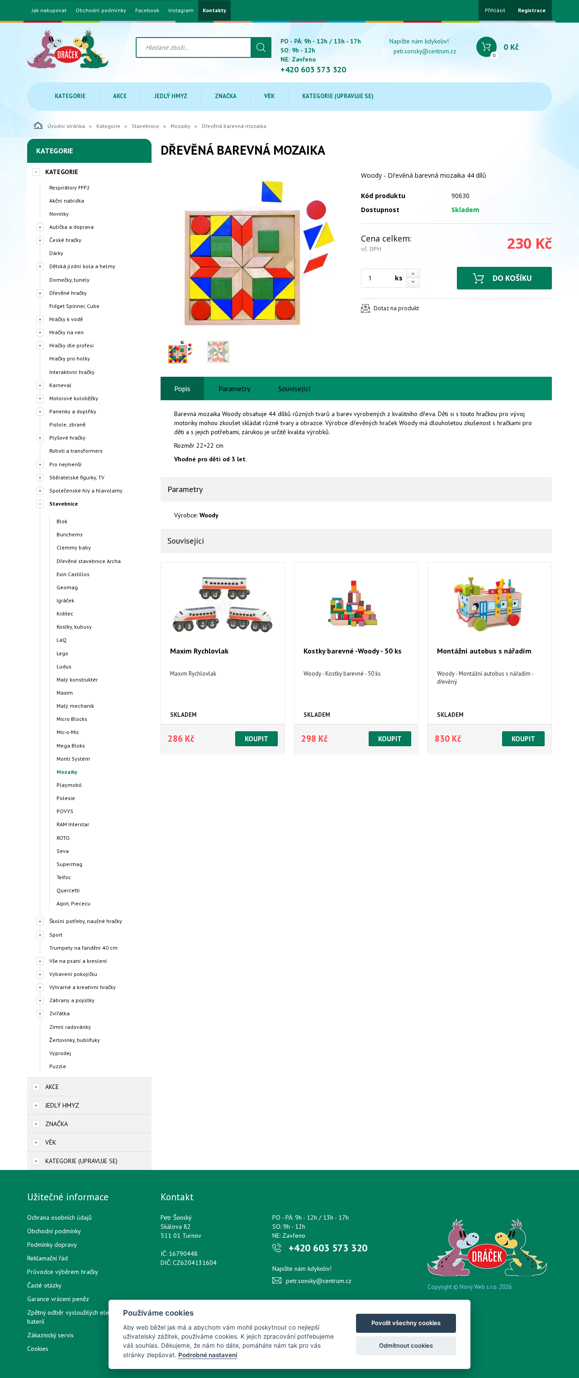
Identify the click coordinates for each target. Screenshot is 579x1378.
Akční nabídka (66, 200)
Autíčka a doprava (71, 226)
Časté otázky (44, 1285)
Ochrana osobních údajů (59, 1217)
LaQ (61, 639)
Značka (226, 96)
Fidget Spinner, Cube (74, 306)
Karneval (60, 385)
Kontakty (214, 10)
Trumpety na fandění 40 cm (83, 947)
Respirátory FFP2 (69, 187)
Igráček (65, 600)
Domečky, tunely (69, 279)
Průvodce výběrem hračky (62, 1272)
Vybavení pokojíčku (73, 974)
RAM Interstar (73, 824)
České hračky (65, 240)
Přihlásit (495, 10)
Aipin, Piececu (73, 903)
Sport (55, 934)
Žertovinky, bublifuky (74, 1040)
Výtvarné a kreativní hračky (82, 987)
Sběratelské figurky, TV (76, 477)
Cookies (37, 1349)
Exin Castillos (73, 574)
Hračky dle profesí (71, 345)
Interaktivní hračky (72, 372)
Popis (182, 388)
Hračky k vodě (66, 319)
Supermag (69, 864)
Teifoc (64, 877)
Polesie (66, 798)
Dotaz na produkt (396, 308)
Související (294, 388)
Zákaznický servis (50, 1335)
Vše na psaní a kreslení (78, 960)
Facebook (147, 10)
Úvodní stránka (66, 126)
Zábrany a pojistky (72, 1000)
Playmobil (69, 784)
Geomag (67, 587)
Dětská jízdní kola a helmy (82, 266)
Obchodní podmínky (101, 10)
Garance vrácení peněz (58, 1299)
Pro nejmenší (65, 464)
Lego (62, 653)
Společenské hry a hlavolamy (86, 490)
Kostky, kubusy (74, 626)
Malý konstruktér (77, 679)
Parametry (234, 388)
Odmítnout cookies (406, 1345)
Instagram (181, 10)
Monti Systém (73, 758)
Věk (269, 96)
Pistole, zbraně (67, 424)
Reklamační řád (47, 1258)
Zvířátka (59, 1013)
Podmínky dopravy (52, 1245)
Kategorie (70, 96)
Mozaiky (180, 126)
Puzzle (57, 1066)
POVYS (65, 811)
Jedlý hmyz (170, 96)
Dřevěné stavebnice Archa (89, 561)
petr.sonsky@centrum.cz (425, 51)
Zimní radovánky (70, 1026)
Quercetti (68, 890)
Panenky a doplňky (72, 411)
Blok (62, 521)
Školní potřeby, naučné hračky (85, 921)
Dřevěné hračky (68, 292)
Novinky (59, 213)
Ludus (64, 666)
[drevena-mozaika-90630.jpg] (256, 252)
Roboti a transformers (76, 450)
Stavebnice (145, 126)
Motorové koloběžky (73, 398)
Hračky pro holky (69, 358)
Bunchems (70, 534)
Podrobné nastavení (207, 1355)
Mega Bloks (71, 745)
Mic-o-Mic (68, 732)
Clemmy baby (74, 547)
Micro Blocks (72, 718)
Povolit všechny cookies (406, 1322)
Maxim (65, 692)
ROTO (63, 837)
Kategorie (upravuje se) (338, 96)
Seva (63, 851)
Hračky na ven (66, 332)
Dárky (56, 253)
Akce (120, 96)
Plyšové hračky (67, 437)
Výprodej (60, 1053)
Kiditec (65, 613)
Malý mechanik (75, 705)
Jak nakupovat (49, 10)
